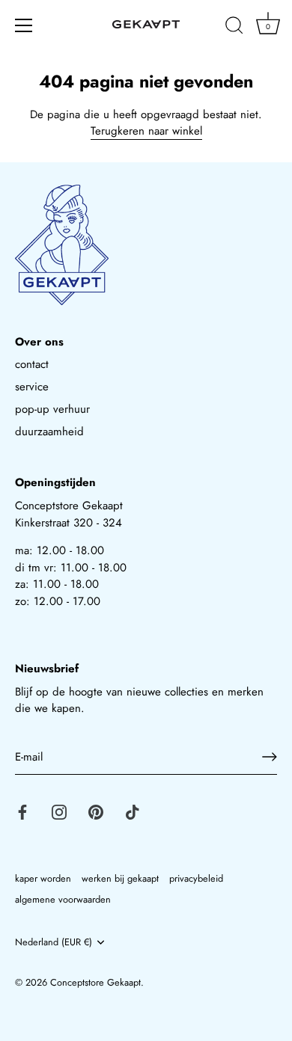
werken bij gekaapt (120, 878)
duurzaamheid (49, 431)
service (32, 386)
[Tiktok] (132, 810)
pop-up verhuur (52, 409)
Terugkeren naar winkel (146, 131)
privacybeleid (196, 878)
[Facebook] (22, 810)
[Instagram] (59, 810)
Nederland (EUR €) (53, 942)
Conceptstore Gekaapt (95, 982)
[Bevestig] (269, 756)
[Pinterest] (95, 810)
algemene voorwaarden (63, 899)
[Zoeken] (234, 27)
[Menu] (23, 25)
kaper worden (43, 878)
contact (32, 364)
